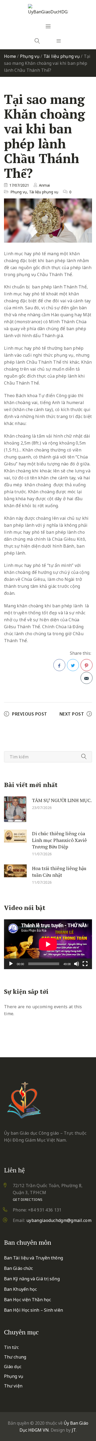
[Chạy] (11, 963)
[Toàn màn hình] (85, 963)
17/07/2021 (19, 185)
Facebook (59, 665)
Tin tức (11, 1347)
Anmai (44, 185)
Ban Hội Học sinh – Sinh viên (33, 1310)
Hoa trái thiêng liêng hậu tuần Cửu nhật (59, 871)
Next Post (71, 714)
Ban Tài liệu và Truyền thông (33, 1258)
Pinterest (87, 665)
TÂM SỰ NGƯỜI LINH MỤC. (62, 800)
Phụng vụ (29, 56)
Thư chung (15, 1357)
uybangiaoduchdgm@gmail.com (58, 1220)
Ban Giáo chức (18, 1268)
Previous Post (29, 714)
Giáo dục (12, 1366)
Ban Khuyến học (20, 1289)
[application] (48, 944)
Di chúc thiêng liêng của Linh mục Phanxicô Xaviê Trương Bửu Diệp (59, 840)
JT (74, 1430)
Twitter (73, 665)
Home (10, 56)
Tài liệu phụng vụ (61, 56)
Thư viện (13, 1386)
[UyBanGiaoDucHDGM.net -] (48, 9)
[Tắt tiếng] (76, 963)
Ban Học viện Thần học (27, 1300)
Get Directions (27, 1199)
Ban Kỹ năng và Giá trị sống (32, 1279)
